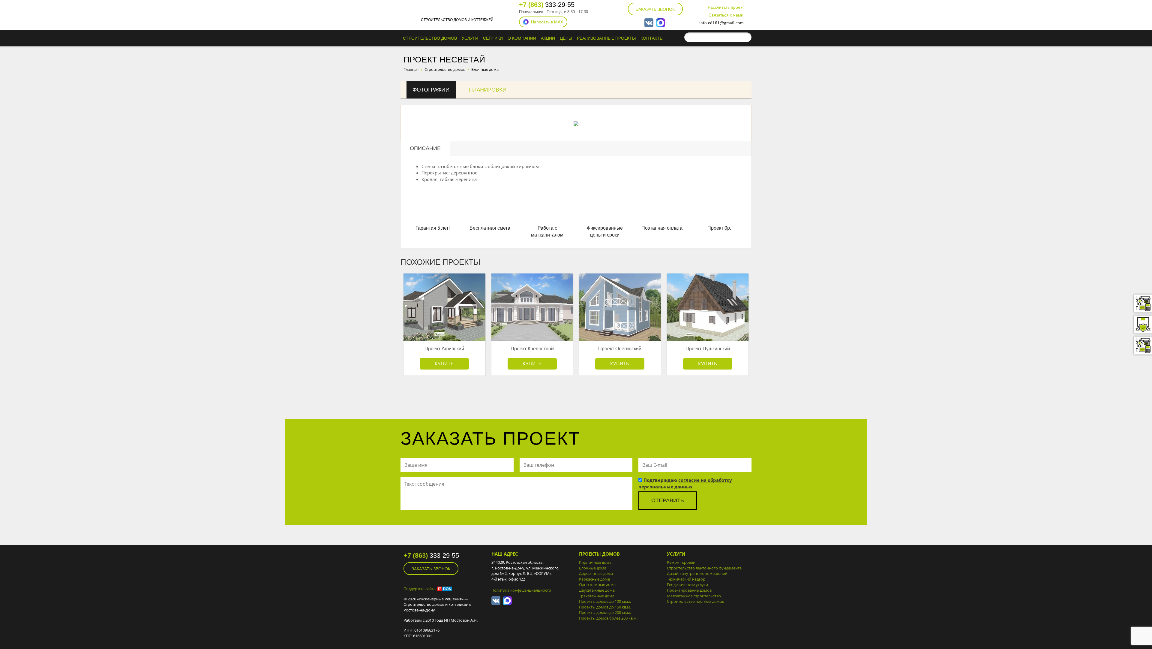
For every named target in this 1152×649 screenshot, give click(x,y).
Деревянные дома (596, 573)
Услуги (470, 38)
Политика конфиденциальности (521, 590)
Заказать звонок (655, 9)
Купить (444, 364)
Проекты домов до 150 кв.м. (605, 607)
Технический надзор (686, 579)
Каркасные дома (594, 579)
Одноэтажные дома (597, 584)
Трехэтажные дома (596, 596)
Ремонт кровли (681, 562)
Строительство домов (430, 38)
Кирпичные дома (595, 562)
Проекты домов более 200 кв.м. (608, 618)
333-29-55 (546, 4)
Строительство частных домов (695, 601)
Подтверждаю (685, 483)
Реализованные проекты (606, 38)
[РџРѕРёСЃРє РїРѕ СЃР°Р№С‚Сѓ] (745, 37)
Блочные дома (592, 568)
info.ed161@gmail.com (721, 22)
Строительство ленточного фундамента (704, 568)
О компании (522, 38)
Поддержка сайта (420, 588)
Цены (566, 38)
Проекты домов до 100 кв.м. (605, 601)
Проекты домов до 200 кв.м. (605, 612)
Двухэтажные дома (597, 590)
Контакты (651, 38)
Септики (493, 38)
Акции (548, 38)
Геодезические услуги (687, 584)
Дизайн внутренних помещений (697, 573)
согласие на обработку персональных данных (685, 483)
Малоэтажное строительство (694, 596)
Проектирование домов (689, 590)
